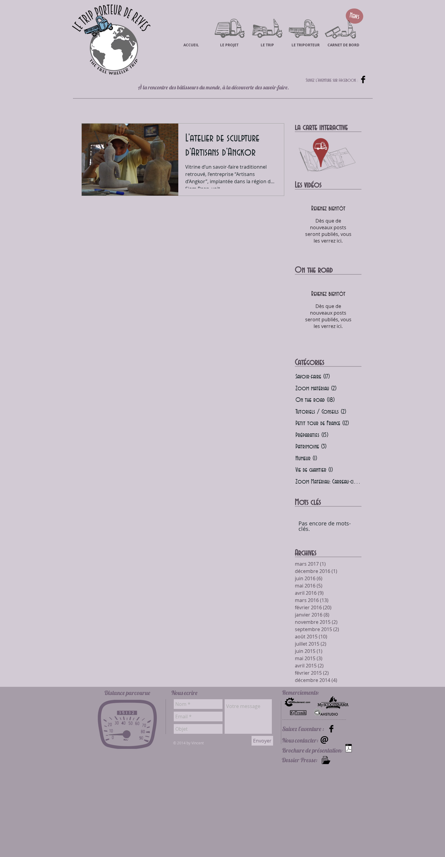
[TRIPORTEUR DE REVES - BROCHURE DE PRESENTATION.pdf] (348, 749)
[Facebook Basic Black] (363, 79)
